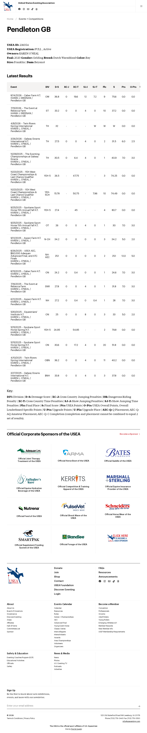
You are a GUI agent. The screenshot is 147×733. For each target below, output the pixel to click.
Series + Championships (64, 617)
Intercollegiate (60, 632)
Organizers (58, 646)
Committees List (13, 629)
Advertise (58, 669)
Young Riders (104, 620)
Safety (9, 666)
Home (10, 19)
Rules (56, 614)
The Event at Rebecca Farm (24, 109)
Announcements (108, 577)
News (56, 657)
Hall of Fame (12, 626)
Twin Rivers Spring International (23, 124)
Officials (10, 663)
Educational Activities (15, 660)
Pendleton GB (18, 101)
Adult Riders (104, 617)
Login (57, 594)
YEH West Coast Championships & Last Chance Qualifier (24, 174)
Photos (56, 660)
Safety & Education (17, 653)
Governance (12, 614)
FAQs (101, 568)
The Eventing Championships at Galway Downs (25, 156)
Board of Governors (15, 611)
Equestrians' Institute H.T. (24, 313)
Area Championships (62, 641)
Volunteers (58, 643)
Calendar (58, 608)
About (10, 604)
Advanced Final (60, 623)
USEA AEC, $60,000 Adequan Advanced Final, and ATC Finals (24, 255)
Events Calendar (63, 604)
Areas (9, 620)
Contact (59, 581)
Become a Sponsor (129, 434)
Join (56, 572)
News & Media (61, 653)
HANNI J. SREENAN (21, 98)
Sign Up (11, 690)
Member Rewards (106, 626)
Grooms (102, 614)
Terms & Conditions (15, 718)
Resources (105, 572)
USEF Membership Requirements (112, 632)
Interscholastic (60, 634)
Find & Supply (76, 729)
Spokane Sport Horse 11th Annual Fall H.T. (25, 208)
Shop (57, 577)
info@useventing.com (131, 721)
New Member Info (106, 629)
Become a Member (109, 604)
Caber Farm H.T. (32, 95)
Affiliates (10, 623)
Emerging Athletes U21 (108, 623)
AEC (56, 620)
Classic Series (59, 629)
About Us (10, 608)
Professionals (104, 611)
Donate (58, 568)
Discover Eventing (64, 590)
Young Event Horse (61, 626)
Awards (57, 637)
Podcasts (57, 666)
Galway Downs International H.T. (25, 140)
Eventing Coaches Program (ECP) (20, 657)
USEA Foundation (64, 585)
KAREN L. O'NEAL (20, 129)
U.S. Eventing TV (60, 663)
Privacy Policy (29, 718)
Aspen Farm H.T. (32, 238)
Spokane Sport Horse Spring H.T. (25, 328)
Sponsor (10, 632)
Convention (103, 608)
